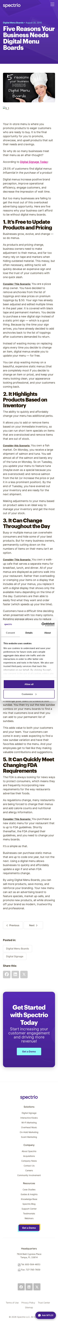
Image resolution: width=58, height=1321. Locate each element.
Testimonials (29, 1213)
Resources (29, 1183)
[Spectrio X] (36, 1286)
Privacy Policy (28, 1302)
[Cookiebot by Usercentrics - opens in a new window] (42, 624)
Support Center (29, 1208)
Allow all (29, 684)
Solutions (29, 1106)
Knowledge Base (29, 1199)
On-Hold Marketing (29, 1132)
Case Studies (29, 1189)
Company (29, 1144)
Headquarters (29, 1248)
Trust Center (44, 1302)
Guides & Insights (29, 1194)
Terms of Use (12, 1302)
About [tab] (47, 632)
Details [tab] (29, 632)
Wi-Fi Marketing (29, 1122)
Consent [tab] (10, 632)
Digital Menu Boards (17, 948)
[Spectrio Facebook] (21, 1286)
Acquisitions (29, 1156)
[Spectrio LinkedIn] (29, 1286)
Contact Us (29, 1165)
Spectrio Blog (29, 1204)
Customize (27, 694)
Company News (29, 1161)
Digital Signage (14, 956)
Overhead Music (29, 1127)
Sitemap (29, 1307)
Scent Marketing (29, 1137)
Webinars (29, 1218)
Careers (29, 1170)
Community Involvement (29, 1175)
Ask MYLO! (47, 1315)
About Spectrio (29, 1151)
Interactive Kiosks (29, 1117)
